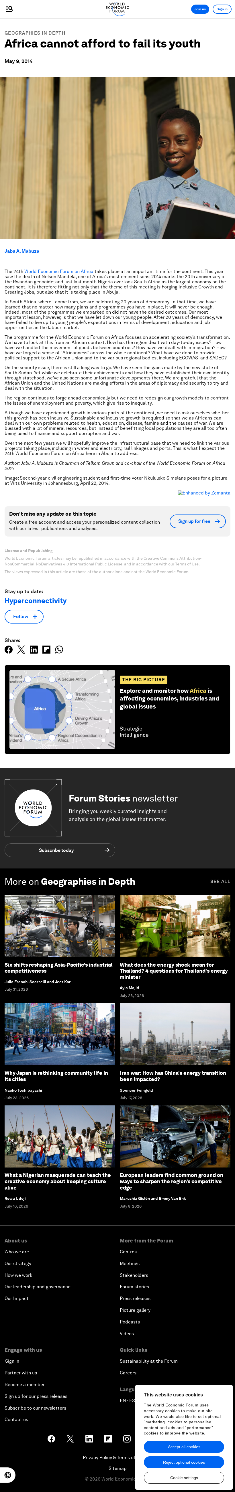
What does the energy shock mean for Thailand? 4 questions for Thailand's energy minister (174, 971)
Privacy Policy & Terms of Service (117, 1457)
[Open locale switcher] (7, 1475)
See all (220, 881)
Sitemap (118, 1468)
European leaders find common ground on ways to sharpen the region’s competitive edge (171, 1181)
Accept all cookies (184, 1446)
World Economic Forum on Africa (58, 271)
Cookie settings (184, 1477)
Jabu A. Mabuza (22, 251)
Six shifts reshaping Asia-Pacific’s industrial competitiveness (59, 968)
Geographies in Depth (35, 33)
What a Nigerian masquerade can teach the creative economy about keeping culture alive (58, 1181)
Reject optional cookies (184, 1462)
